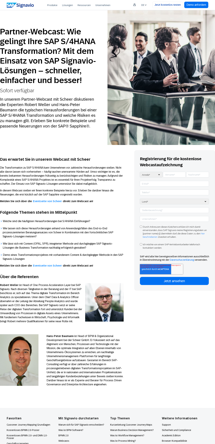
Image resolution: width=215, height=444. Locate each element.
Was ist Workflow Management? (127, 435)
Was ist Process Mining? (123, 440)
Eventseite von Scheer (47, 201)
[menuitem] (52, 5)
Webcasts (63, 440)
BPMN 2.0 (63, 435)
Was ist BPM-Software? (70, 430)
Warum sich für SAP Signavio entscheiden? (81, 424)
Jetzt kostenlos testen (168, 4)
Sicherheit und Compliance (176, 430)
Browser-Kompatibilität (174, 440)
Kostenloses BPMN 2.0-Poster (23, 430)
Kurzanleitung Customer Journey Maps (131, 424)
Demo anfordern (196, 4)
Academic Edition (171, 435)
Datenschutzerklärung (182, 259)
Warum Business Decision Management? (132, 430)
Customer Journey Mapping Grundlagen (28, 424)
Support (166, 424)
